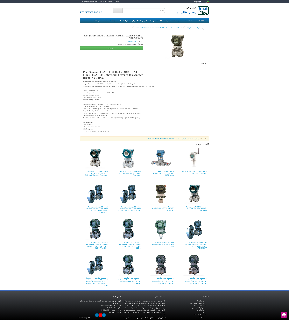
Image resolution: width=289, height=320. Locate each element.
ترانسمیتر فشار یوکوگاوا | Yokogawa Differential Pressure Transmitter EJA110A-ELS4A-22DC (129, 245)
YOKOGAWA (132, 42)
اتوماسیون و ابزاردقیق (193, 28)
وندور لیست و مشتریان (173, 20)
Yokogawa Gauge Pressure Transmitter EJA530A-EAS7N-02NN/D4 (163, 209)
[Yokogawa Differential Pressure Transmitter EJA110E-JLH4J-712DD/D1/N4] (177, 45)
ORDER (110, 48)
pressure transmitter (160, 138)
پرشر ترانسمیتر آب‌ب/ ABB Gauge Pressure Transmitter (194, 172)
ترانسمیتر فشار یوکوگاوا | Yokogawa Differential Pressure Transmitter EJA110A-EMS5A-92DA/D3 (129, 281)
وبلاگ (105, 20)
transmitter (170, 138)
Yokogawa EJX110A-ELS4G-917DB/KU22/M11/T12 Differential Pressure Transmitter (96, 173)
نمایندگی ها (189, 20)
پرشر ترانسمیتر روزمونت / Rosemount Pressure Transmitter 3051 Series (162, 173)
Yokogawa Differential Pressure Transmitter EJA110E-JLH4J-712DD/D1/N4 (158, 28)
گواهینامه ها (124, 20)
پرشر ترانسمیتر (189, 138)
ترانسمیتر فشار (179, 138)
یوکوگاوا (197, 138)
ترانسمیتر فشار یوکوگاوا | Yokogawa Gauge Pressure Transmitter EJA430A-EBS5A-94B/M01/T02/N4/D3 (163, 281)
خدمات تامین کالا (156, 20)
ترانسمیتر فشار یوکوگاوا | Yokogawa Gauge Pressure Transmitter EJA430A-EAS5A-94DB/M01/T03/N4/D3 (196, 281)
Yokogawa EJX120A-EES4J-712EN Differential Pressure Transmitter (196, 209)
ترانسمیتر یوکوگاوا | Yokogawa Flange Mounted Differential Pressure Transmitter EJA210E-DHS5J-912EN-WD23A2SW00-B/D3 (96, 281)
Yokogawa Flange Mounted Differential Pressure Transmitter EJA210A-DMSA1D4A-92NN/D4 (129, 209)
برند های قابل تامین (198, 314)
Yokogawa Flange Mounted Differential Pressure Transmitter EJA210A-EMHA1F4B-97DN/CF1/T (195, 245)
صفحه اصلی (201, 20)
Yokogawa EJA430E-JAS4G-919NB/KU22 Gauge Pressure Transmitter (130, 173)
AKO (88, 318)
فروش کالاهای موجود (139, 20)
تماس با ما (201, 317)
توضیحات (204, 63)
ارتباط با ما (96, 20)
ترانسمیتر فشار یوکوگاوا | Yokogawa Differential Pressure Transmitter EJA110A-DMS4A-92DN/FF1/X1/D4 (96, 245)
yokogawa (151, 138)
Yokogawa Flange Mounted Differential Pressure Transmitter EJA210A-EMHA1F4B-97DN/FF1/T (96, 209)
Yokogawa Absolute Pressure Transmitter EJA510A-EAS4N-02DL (163, 244)
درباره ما (113, 20)
